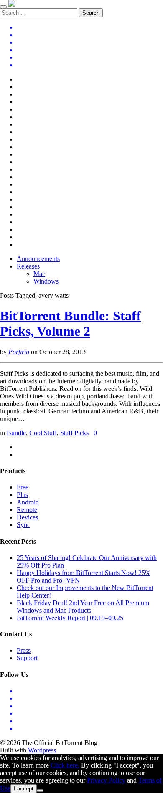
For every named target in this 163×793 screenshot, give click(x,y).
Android (28, 502)
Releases (28, 266)
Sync (23, 524)
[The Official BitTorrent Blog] (11, 4)
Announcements (38, 258)
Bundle (16, 432)
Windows (46, 281)
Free (22, 487)
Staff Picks (74, 432)
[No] (40, 790)
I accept (23, 788)
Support (27, 657)
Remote (27, 509)
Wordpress (42, 750)
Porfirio (18, 351)
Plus (22, 494)
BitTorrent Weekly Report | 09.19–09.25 (70, 617)
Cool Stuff (43, 432)
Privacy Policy (106, 780)
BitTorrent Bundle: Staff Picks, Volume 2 (70, 323)
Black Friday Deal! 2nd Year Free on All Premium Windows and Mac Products (83, 606)
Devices (27, 517)
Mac (39, 273)
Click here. (65, 765)
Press (24, 650)
